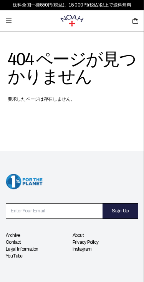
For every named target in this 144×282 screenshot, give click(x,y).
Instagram (82, 249)
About (78, 235)
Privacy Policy (86, 242)
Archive (13, 235)
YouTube (14, 256)
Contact (13, 242)
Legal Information (22, 249)
